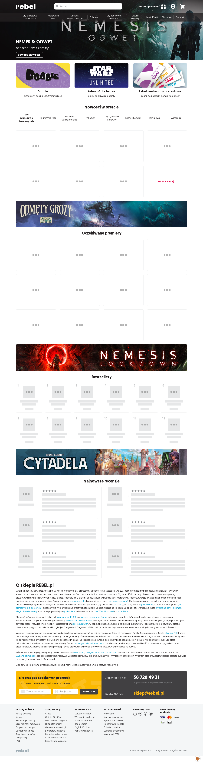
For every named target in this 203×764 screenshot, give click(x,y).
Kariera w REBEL (111, 734)
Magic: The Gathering (26, 611)
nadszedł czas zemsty (32, 48)
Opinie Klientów (53, 717)
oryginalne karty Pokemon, (169, 607)
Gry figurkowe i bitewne (114, 17)
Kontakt (19, 717)
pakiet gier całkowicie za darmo (89, 643)
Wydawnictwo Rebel (85, 717)
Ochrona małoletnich (55, 737)
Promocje (180, 17)
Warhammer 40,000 (66, 617)
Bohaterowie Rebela (55, 730)
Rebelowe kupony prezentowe (160, 91)
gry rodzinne (147, 604)
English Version (82, 727)
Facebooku (78, 652)
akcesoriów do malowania (79, 620)
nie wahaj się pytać (118, 601)
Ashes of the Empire (101, 91)
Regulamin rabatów (25, 734)
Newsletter (109, 713)
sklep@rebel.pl (149, 693)
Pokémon (94, 17)
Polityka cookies (112, 727)
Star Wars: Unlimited (104, 611)
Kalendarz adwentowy (56, 734)
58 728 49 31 (146, 677)
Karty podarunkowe (113, 717)
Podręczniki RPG (53, 17)
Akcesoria (166, 17)
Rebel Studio (81, 724)
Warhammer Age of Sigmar (94, 617)
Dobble (43, 91)
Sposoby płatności (25, 730)
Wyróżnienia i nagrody (56, 720)
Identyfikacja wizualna (55, 741)
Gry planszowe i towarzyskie (30, 17)
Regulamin (161, 750)
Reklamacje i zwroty (25, 720)
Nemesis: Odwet (34, 42)
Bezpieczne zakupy (25, 727)
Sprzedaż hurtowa (83, 720)
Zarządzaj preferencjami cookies (197, 758)
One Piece (123, 611)
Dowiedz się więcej (29, 55)
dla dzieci (117, 604)
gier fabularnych (80, 623)
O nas (48, 713)
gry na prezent (77, 601)
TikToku (101, 652)
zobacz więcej (166, 181)
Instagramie (91, 652)
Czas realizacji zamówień (28, 724)
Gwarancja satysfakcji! (55, 727)
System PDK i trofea (113, 720)
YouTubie (111, 652)
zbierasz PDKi (171, 633)
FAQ (18, 741)
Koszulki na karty (83, 713)
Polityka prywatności (141, 750)
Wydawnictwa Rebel (26, 655)
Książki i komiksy (135, 17)
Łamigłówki (152, 17)
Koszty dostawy (23, 713)
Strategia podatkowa (114, 730)
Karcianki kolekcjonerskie (74, 17)
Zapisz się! (89, 691)
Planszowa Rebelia (84, 730)
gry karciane (69, 611)
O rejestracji (21, 737)
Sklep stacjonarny (53, 724)
